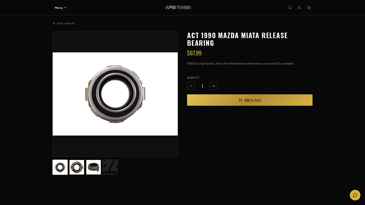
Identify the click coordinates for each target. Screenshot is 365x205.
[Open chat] (355, 195)
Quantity (193, 78)
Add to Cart (252, 100)
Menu (59, 8)
